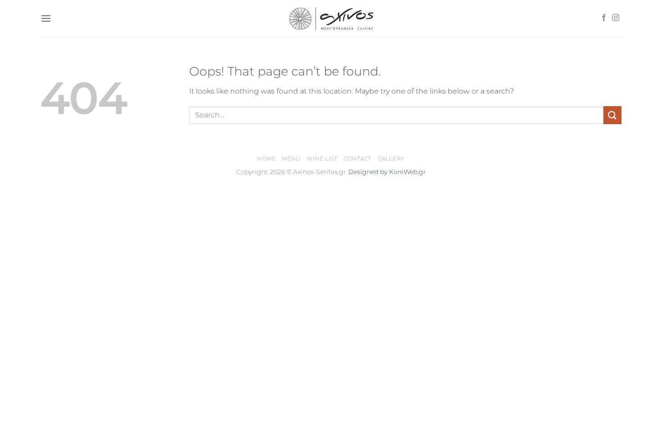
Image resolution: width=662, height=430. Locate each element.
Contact (358, 158)
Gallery (391, 158)
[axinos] (331, 18)
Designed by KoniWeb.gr (387, 172)
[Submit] (612, 115)
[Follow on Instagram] (615, 18)
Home (266, 158)
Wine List (322, 158)
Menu (291, 158)
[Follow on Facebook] (604, 18)
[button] (46, 18)
